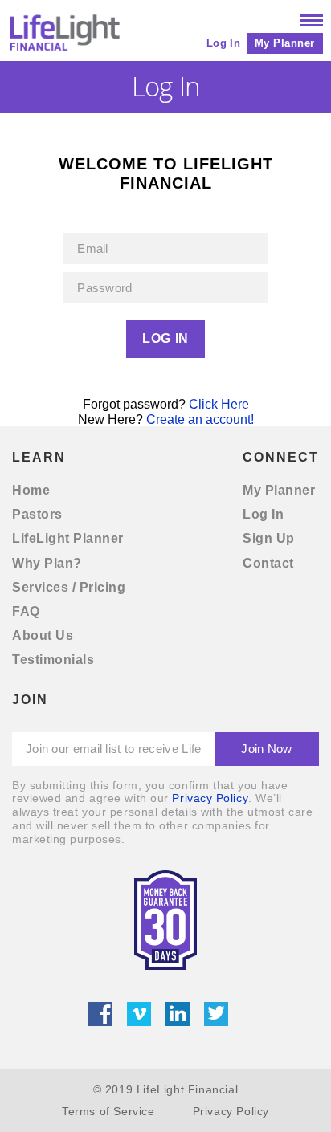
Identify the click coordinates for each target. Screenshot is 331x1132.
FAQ (26, 611)
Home (31, 490)
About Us (42, 635)
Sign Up (269, 538)
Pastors (37, 514)
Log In (223, 43)
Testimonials (53, 659)
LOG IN (165, 338)
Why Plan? (47, 563)
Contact (268, 563)
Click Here (219, 404)
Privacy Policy (210, 798)
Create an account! (200, 419)
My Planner (285, 43)
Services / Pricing (68, 587)
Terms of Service (108, 1111)
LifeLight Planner (68, 538)
